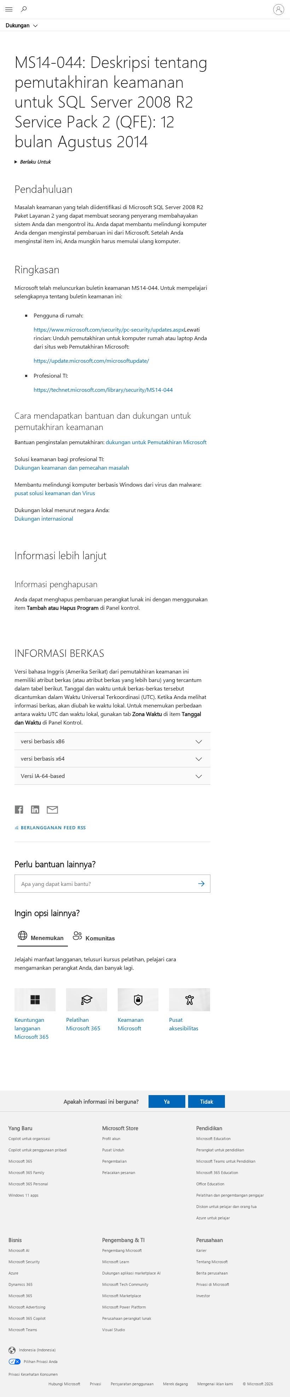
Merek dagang (175, 1383)
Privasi (95, 1383)
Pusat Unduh (113, 1149)
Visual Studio (113, 1329)
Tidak (206, 1101)
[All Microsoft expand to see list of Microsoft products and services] (8, 9)
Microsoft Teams (22, 1329)
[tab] (42, 937)
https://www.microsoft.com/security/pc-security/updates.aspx (109, 329)
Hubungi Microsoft (64, 1383)
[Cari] (201, 884)
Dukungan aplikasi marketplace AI (131, 1273)
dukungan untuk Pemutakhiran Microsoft (156, 442)
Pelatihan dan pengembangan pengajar (230, 1195)
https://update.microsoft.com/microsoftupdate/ (91, 360)
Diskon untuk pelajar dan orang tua (226, 1206)
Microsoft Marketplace (121, 1295)
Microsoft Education (213, 1138)
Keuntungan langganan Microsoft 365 (31, 1028)
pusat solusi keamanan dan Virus (54, 493)
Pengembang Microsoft (122, 1250)
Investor (203, 1295)
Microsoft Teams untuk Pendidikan (225, 1161)
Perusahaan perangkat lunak (126, 1318)
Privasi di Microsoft (212, 1284)
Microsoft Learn (115, 1261)
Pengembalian (114, 1161)
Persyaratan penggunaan (132, 1383)
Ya (167, 1101)
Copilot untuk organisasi (29, 1138)
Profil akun (111, 1138)
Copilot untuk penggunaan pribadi (37, 1149)
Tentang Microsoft (212, 1261)
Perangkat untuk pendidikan (220, 1149)
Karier (201, 1250)
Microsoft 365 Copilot (27, 1318)
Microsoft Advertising (26, 1307)
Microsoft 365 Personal (28, 1183)
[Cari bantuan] (25, 9)
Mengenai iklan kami (215, 1383)
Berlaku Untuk (35, 161)
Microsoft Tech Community (125, 1284)
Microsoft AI (18, 1250)
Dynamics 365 (20, 1284)
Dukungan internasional (43, 518)
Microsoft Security (24, 1261)
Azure (13, 1273)
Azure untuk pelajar (213, 1217)
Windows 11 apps (23, 1195)
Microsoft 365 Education (217, 1172)
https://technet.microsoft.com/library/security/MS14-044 (103, 389)
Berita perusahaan (212, 1273)
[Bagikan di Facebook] (19, 808)
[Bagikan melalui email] (49, 808)
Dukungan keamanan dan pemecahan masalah (71, 467)
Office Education (210, 1183)
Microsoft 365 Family (26, 1172)
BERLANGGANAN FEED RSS (53, 827)
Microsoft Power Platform (124, 1307)
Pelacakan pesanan (118, 1172)
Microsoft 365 (20, 1161)
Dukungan (18, 25)
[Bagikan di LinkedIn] (32, 808)
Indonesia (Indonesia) (37, 1349)
